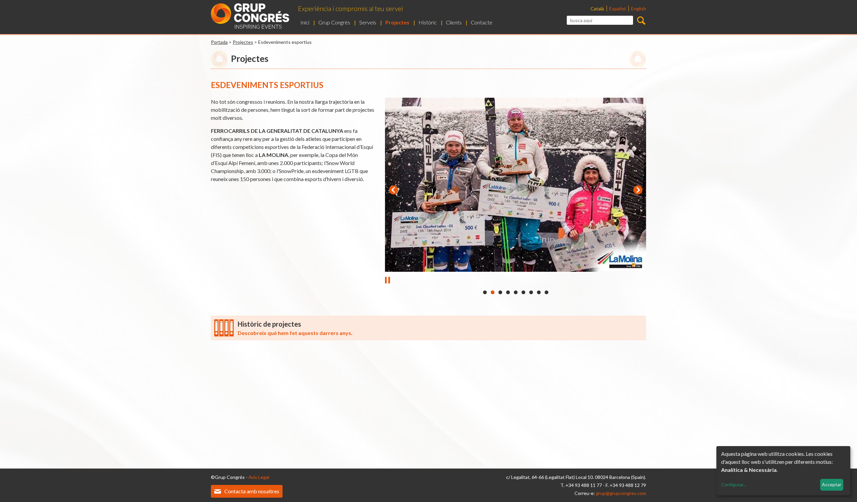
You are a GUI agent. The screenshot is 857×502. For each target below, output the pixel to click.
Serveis (367, 22)
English (638, 8)
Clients (454, 22)
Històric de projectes (269, 324)
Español (618, 8)
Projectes (397, 22)
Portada (219, 42)
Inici (304, 22)
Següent (638, 190)
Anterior (393, 190)
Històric (427, 22)
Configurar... (733, 484)
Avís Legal (258, 477)
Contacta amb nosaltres (251, 491)
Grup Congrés (334, 22)
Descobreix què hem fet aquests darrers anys (294, 333)
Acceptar (831, 484)
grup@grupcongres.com (621, 493)
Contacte (481, 22)
